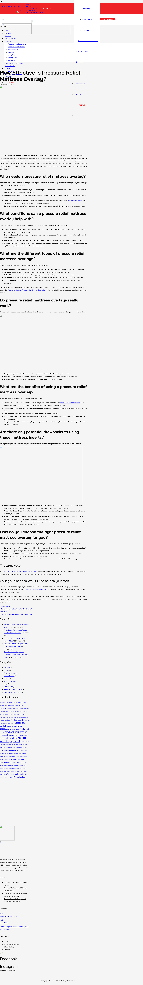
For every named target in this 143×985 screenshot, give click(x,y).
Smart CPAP (21, 771)
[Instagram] (2, 962)
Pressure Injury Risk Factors (12, 756)
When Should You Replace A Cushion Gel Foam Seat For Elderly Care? (16, 654)
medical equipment (16, 731)
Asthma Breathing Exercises (7, 705)
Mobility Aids (8, 687)
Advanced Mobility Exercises (19, 702)
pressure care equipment (10, 750)
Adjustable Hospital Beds (6, 702)
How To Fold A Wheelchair (13, 729)
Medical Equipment (10, 681)
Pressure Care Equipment (13, 689)
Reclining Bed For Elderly (20, 768)
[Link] (36, 34)
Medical (6, 678)
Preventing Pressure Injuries (7, 768)
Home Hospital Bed (17, 714)
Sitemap (7, 950)
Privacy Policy (9, 947)
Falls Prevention (9, 673)
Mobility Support (4, 747)
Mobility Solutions (23, 744)
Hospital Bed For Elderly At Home (8, 723)
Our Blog (7, 941)
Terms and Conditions (11, 944)
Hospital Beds (9, 676)
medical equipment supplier (14, 735)
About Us (29, 4)
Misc (5, 684)
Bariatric (7, 668)
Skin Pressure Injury (12, 771)
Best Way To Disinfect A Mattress (8, 711)
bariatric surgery (6, 708)
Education (29, 6)
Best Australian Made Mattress (21, 708)
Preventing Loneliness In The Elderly (17, 765)
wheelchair (22, 777)
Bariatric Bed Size (18, 705)
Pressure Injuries (11, 753)
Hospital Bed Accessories (22, 717)
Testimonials (30, 10)
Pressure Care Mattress (12, 692)
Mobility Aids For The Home (11, 744)
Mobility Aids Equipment (13, 739)
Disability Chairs (8, 714)
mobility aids (7, 738)
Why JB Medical (31, 8)
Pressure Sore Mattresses (13, 762)
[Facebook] (2, 954)
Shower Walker (3, 771)
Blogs (6, 670)
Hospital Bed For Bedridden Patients (14, 720)
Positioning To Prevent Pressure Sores (17, 747)
